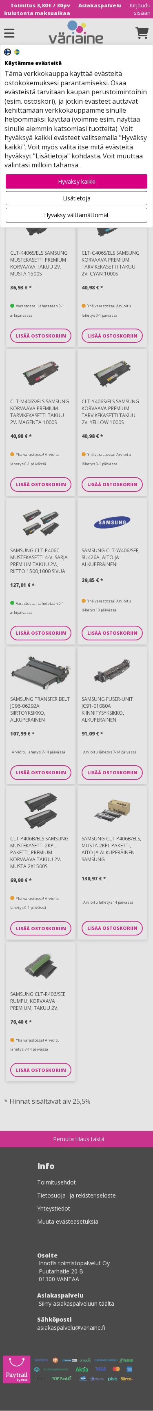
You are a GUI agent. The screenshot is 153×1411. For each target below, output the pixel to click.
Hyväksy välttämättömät (76, 215)
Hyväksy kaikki (76, 181)
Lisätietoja (77, 198)
